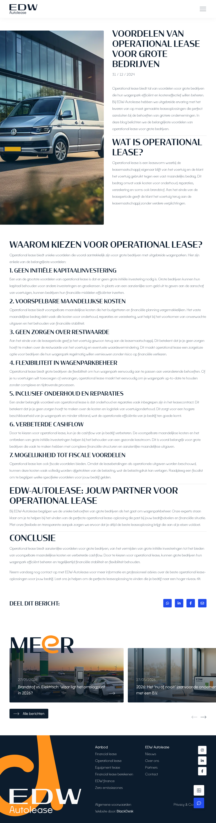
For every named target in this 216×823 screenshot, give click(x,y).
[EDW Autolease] (23, 9)
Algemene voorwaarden (113, 804)
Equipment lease (107, 767)
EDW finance (105, 781)
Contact (151, 774)
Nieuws (150, 754)
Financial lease (106, 754)
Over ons (152, 761)
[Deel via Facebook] (190, 603)
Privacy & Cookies (187, 804)
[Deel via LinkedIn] (179, 603)
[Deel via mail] (202, 603)
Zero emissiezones (109, 787)
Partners (151, 767)
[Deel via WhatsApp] (167, 603)
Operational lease (108, 761)
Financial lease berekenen (114, 774)
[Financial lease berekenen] (199, 790)
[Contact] (199, 803)
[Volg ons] (202, 750)
